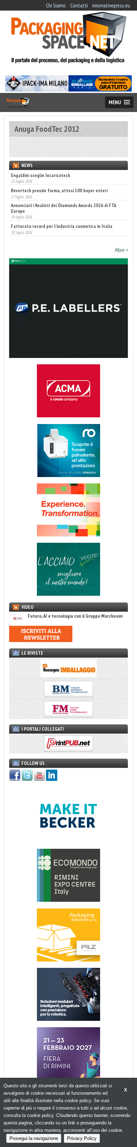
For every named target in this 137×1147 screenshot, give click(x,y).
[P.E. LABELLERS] (68, 355)
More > (121, 249)
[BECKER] (68, 840)
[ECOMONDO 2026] (68, 899)
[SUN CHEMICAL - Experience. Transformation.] (68, 534)
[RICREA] (68, 593)
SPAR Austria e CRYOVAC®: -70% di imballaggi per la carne (68, 227)
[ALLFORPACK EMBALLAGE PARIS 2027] (100, 89)
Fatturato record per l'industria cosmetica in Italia (61, 211)
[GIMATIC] (68, 1018)
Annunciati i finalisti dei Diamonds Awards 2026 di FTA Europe (63, 193)
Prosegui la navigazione (33, 1138)
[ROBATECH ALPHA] (68, 474)
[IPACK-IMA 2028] (36, 89)
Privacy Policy (82, 1138)
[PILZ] (68, 959)
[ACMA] (68, 415)
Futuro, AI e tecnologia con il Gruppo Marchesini (75, 616)
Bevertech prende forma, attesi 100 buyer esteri (59, 176)
